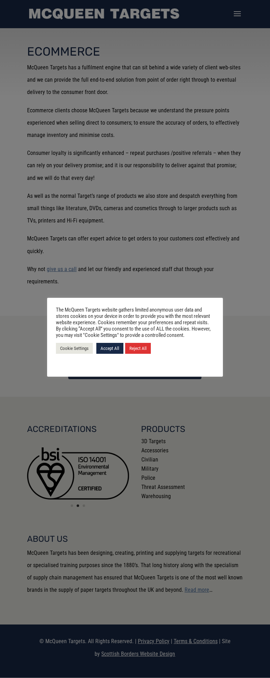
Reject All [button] (138, 348)
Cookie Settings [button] (74, 348)
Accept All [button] (110, 348)
